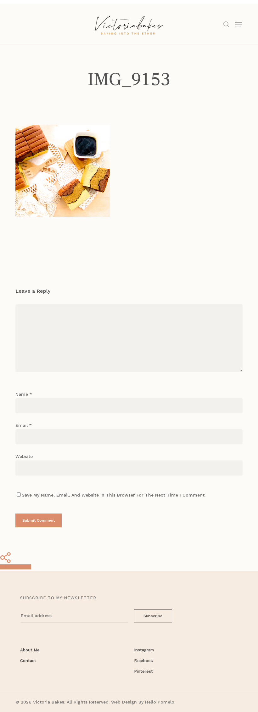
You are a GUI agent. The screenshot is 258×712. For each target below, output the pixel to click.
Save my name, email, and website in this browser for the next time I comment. (113, 494)
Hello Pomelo (159, 701)
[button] (238, 23)
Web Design (124, 701)
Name (23, 394)
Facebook (143, 660)
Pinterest (143, 671)
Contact (28, 660)
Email (23, 425)
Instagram (144, 650)
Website (24, 456)
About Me (30, 650)
